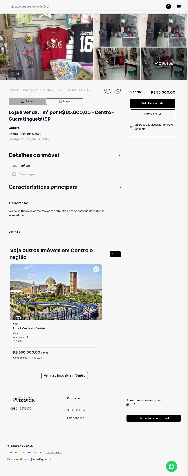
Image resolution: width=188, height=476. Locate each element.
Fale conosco (75, 418)
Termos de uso (54, 452)
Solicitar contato (152, 103)
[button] (179, 6)
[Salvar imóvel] (107, 90)
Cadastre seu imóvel (153, 418)
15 (17, 74)
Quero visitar (152, 113)
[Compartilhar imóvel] (117, 90)
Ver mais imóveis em (64, 375)
